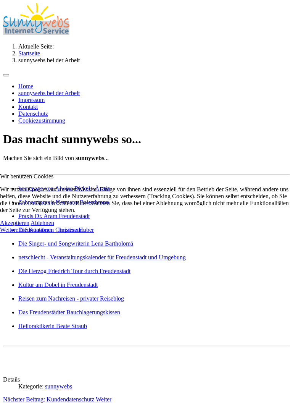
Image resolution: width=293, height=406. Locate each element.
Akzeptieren (14, 223)
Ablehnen (42, 223)
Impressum (71, 229)
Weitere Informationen (27, 229)
